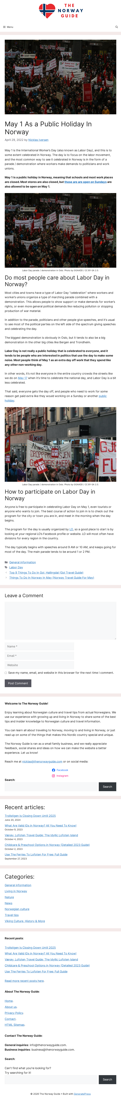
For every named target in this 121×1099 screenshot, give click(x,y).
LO (71, 529)
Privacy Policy (14, 1013)
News (8, 903)
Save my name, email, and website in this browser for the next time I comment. (61, 672)
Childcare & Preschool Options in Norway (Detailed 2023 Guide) (47, 845)
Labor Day (16, 567)
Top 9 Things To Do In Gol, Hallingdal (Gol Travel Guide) (46, 572)
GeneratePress (82, 1093)
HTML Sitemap (14, 1024)
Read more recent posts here (24, 980)
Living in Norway (16, 891)
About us (11, 1007)
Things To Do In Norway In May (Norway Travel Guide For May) (51, 577)
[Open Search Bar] (116, 27)
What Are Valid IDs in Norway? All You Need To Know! (40, 825)
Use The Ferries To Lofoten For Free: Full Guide (36, 854)
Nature (9, 897)
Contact (10, 1019)
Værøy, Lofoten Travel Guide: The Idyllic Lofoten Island (41, 835)
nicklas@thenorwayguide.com (42, 761)
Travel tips (12, 915)
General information (22, 562)
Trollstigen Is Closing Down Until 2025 (30, 815)
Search (107, 786)
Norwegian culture (17, 909)
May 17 (22, 378)
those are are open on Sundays (85, 182)
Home (9, 1001)
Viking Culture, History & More (25, 921)
